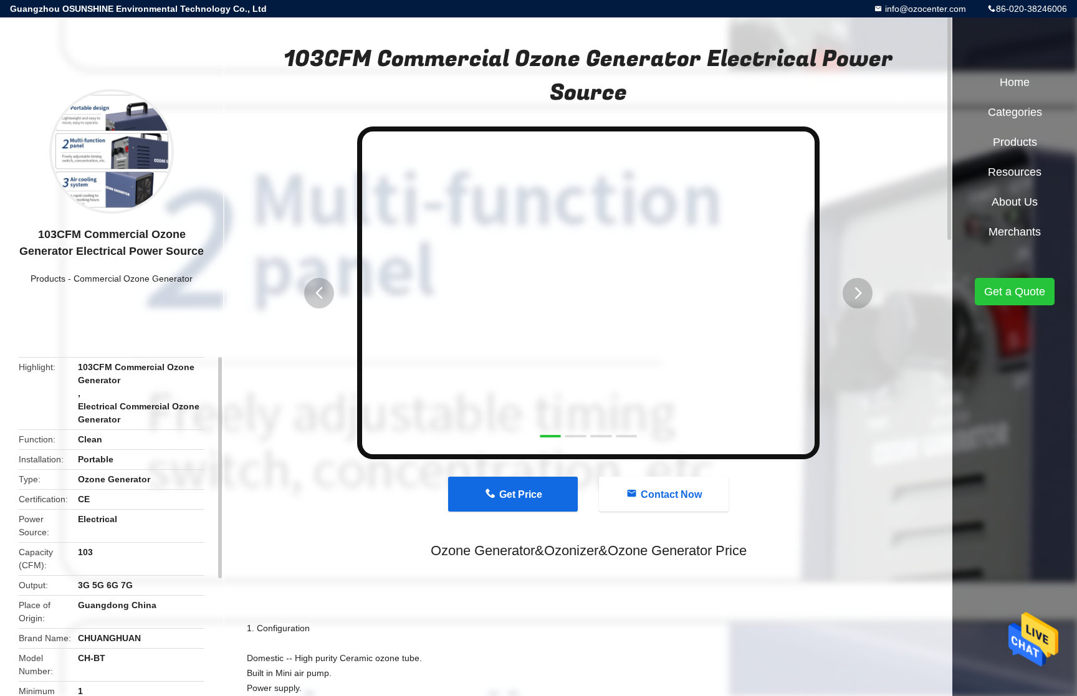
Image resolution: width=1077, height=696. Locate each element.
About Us (1015, 202)
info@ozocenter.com (924, 9)
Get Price (520, 494)
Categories (1015, 112)
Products (48, 279)
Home (1015, 82)
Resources (1014, 172)
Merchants (1014, 232)
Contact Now (671, 494)
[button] (319, 293)
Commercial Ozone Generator (133, 279)
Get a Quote (1014, 291)
